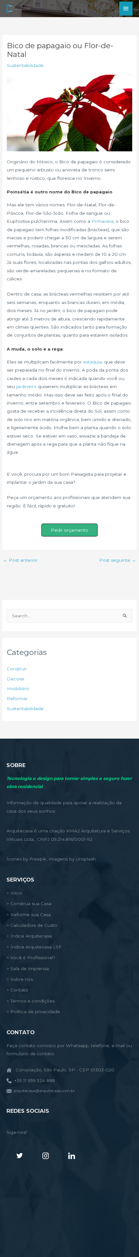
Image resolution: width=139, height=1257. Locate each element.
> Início (14, 892)
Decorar (16, 678)
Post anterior (20, 560)
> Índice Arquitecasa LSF (33, 946)
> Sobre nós (19, 979)
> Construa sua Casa (28, 903)
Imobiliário (18, 688)
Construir (17, 668)
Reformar (17, 698)
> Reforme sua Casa (28, 914)
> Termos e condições (30, 1000)
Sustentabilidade (25, 65)
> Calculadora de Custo (31, 925)
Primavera (102, 221)
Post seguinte (117, 560)
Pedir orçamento (69, 530)
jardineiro (26, 386)
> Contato (17, 989)
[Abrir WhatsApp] (123, 1241)
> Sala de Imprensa (27, 968)
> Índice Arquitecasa (29, 935)
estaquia (92, 361)
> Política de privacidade (33, 1011)
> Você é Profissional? (30, 957)
